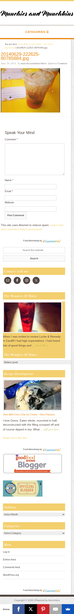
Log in (6, 552)
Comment (11, 139)
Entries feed (9, 559)
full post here (51, 429)
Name (9, 180)
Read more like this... (16, 437)
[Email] (55, 609)
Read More (42, 345)
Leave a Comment (57, 63)
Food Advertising (31, 240)
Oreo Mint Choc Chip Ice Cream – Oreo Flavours (29, 414)
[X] (31, 609)
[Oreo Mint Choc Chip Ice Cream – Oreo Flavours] (32, 410)
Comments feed (11, 567)
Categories (35, 31)
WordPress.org (11, 575)
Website (9, 202)
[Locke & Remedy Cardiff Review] (32, 332)
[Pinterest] (43, 609)
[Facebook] (18, 609)
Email (9, 191)
